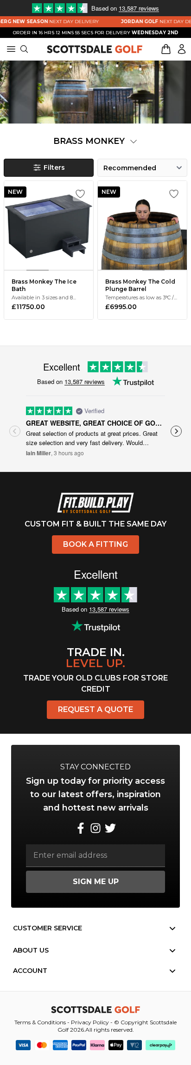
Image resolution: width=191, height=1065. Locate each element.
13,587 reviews (84, 381)
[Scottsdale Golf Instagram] (95, 828)
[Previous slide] (14, 431)
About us (31, 950)
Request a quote (95, 709)
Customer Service (47, 928)
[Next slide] (176, 431)
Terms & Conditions (40, 1022)
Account (30, 970)
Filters (54, 167)
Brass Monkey (90, 141)
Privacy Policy (90, 1022)
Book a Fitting (95, 544)
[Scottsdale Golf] (94, 49)
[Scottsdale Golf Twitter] (110, 828)
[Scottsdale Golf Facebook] (80, 828)
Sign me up (96, 881)
